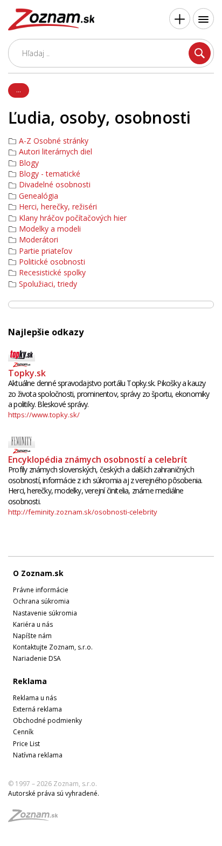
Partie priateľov (45, 251)
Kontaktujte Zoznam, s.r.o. (53, 647)
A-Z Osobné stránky (53, 141)
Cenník (23, 731)
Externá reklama (37, 709)
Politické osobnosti (52, 262)
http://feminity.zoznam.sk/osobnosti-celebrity (82, 512)
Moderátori (38, 240)
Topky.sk (27, 373)
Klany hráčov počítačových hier (73, 218)
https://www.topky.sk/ (44, 414)
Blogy (29, 163)
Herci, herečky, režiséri (58, 207)
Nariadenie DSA (37, 658)
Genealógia (38, 196)
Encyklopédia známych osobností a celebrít (98, 459)
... (18, 89)
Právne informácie (40, 589)
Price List (26, 743)
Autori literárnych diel (55, 152)
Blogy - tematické (49, 174)
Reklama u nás (35, 697)
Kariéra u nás (33, 624)
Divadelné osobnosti (55, 184)
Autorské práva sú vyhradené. (53, 793)
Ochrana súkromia (41, 601)
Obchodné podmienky (47, 720)
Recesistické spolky (52, 273)
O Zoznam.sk (38, 573)
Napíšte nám (32, 635)
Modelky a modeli (50, 229)
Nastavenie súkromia (45, 613)
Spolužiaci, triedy (48, 284)
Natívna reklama (38, 755)
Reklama (30, 681)
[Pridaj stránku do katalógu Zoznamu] (179, 18)
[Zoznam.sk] (36, 818)
